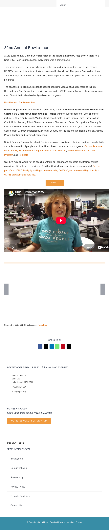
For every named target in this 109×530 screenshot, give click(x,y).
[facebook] (5, 3)
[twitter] (10, 3)
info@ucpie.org (19, 391)
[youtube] (19, 3)
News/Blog (42, 325)
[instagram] (14, 3)
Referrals (23, 155)
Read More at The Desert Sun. (19, 102)
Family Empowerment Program (27, 150)
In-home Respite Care (55, 150)
